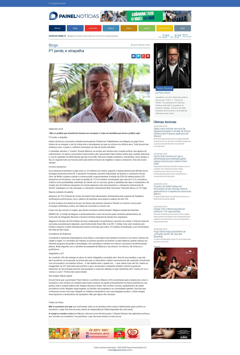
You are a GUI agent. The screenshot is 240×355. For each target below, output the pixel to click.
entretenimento (164, 28)
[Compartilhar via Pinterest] (148, 56)
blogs (75, 28)
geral (183, 28)
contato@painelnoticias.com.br (120, 350)
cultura (129, 28)
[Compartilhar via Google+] (143, 56)
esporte (147, 28)
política (111, 28)
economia (93, 28)
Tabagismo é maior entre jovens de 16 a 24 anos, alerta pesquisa (92, 36)
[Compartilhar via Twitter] (138, 56)
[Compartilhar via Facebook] (134, 56)
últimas (57, 28)
